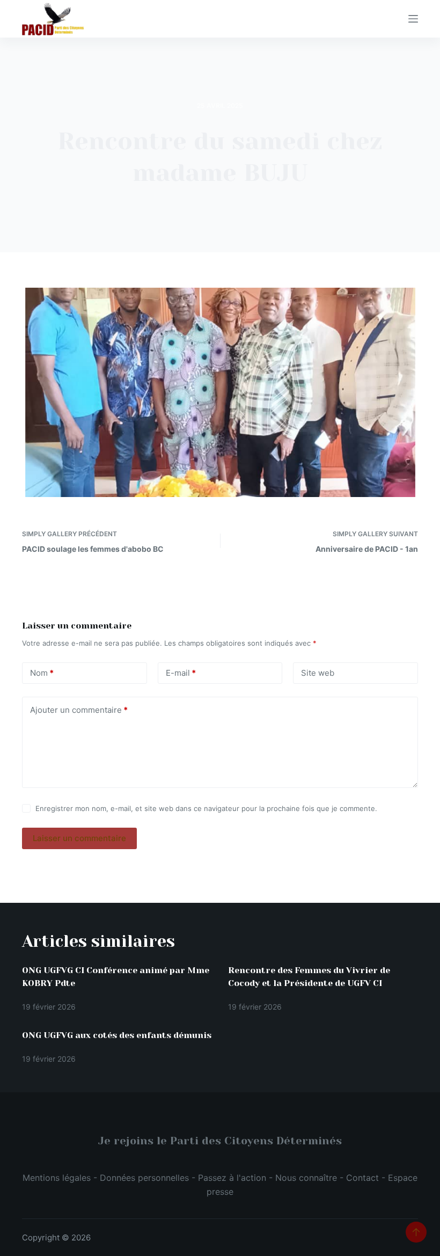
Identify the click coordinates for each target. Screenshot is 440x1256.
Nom (42, 673)
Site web (317, 673)
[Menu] (413, 19)
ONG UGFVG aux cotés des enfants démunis (116, 1035)
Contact (362, 1177)
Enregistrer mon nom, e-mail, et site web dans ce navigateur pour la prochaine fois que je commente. (206, 808)
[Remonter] (416, 1232)
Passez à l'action (232, 1177)
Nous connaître (306, 1177)
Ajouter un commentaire (79, 710)
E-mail (181, 673)
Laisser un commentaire (79, 838)
